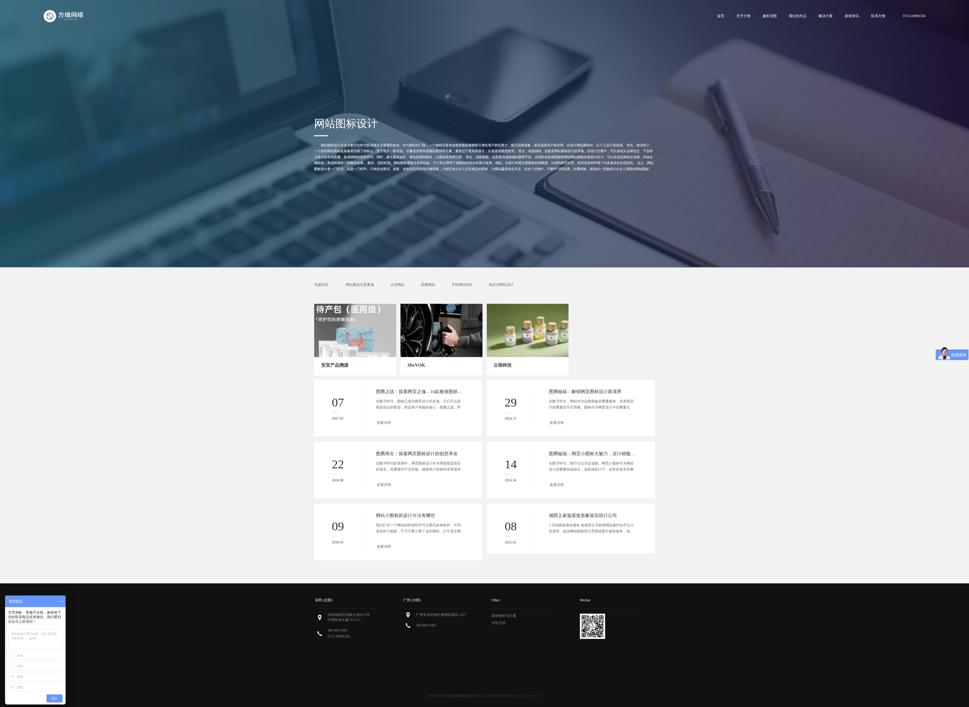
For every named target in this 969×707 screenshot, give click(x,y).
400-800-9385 (338, 630)
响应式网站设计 (501, 285)
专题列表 (321, 285)
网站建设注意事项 (360, 285)
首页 (720, 16)
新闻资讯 (852, 16)
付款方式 (499, 623)
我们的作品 (797, 16)
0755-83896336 (339, 636)
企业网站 (397, 285)
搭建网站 (428, 285)
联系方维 (878, 16)
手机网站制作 (462, 285)
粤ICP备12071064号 (529, 696)
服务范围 (770, 16)
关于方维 (743, 16)
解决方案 (826, 16)
